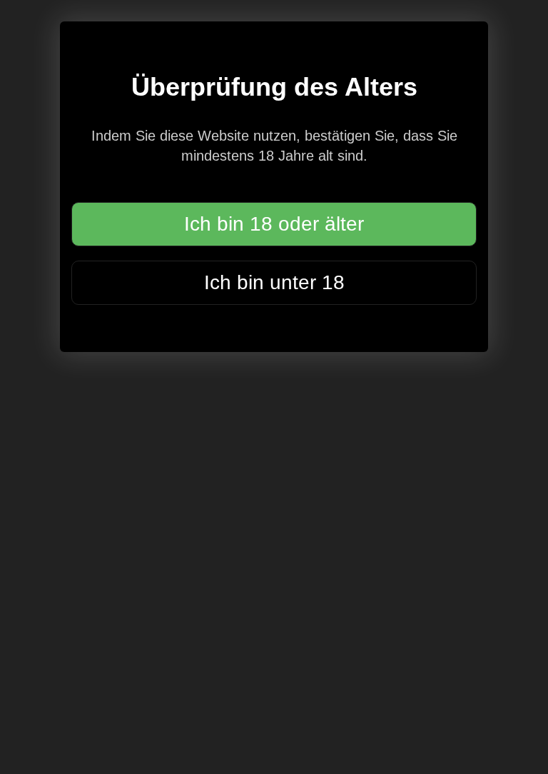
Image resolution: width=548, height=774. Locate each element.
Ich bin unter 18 (274, 282)
